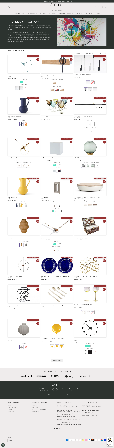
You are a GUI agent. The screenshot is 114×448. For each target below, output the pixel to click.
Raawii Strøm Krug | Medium (14, 116)
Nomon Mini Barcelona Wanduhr (15, 276)
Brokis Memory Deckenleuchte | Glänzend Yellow (52, 338)
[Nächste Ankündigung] (106, 1)
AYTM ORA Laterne (45, 197)
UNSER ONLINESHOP (12, 407)
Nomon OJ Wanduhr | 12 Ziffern (81, 339)
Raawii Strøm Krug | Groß (13, 197)
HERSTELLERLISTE (11, 409)
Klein (54, 164)
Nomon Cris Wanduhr (12, 157)
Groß (59, 164)
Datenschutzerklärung (38, 444)
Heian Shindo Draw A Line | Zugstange (83, 116)
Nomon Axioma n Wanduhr (47, 236)
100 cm (59, 243)
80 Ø (26, 81)
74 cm (54, 243)
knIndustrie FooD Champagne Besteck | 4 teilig (52, 305)
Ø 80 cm (93, 345)
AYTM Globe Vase (78, 157)
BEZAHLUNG (35, 407)
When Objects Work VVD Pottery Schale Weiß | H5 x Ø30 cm (88, 197)
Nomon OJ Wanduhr (12, 75)
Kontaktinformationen (57, 444)
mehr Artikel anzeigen (57, 360)
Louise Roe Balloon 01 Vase (14, 339)
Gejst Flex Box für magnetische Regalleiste (51, 157)
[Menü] (112, 437)
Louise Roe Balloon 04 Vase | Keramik (16, 236)
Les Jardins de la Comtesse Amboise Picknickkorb (85, 236)
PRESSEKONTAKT (11, 411)
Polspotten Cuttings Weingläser (48, 116)
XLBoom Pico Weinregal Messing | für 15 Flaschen (85, 276)
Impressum (65, 444)
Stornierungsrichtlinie (73, 444)
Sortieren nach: (79, 53)
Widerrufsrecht (29, 444)
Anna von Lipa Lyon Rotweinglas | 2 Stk (83, 304)
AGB (45, 444)
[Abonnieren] (67, 394)
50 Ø (22, 81)
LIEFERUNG (34, 405)
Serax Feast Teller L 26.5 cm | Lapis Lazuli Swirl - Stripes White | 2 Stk (56, 276)
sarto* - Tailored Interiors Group (17, 444)
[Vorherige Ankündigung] (8, 1)
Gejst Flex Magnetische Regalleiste (49, 75)
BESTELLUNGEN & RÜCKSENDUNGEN (40, 409)
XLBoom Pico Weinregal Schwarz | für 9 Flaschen (19, 305)
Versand (49, 444)
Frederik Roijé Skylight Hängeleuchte (83, 74)
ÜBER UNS (10, 405)
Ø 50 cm (87, 345)
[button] (9, 7)
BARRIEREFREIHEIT (36, 411)
